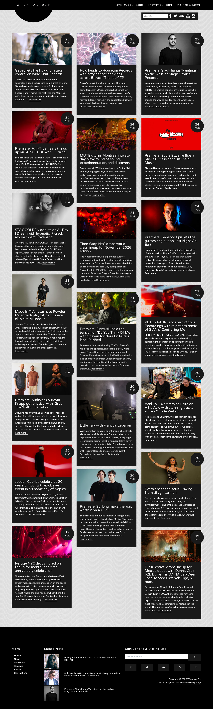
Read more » (35, 99)
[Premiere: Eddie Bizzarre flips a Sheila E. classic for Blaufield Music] (171, 134)
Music (127, 5)
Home (17, 655)
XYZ (179, 5)
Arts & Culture (191, 5)
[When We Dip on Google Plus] (196, 667)
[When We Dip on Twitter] (175, 15)
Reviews (18, 666)
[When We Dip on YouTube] (188, 15)
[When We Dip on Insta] (193, 15)
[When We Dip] (33, 12)
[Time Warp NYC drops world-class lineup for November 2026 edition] (106, 223)
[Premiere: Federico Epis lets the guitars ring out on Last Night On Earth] (171, 216)
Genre (169, 5)
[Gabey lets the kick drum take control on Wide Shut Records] (42, 49)
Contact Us (20, 673)
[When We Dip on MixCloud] (179, 667)
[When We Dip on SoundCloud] (181, 15)
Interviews (154, 5)
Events (139, 5)
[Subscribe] (194, 657)
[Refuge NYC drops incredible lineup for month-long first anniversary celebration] (42, 542)
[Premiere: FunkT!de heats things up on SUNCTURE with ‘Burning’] (42, 127)
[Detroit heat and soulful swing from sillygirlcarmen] (171, 468)
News (119, 5)
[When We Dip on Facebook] (170, 15)
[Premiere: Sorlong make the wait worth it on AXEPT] (106, 485)
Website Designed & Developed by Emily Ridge (179, 683)
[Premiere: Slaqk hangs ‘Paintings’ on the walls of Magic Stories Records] (171, 49)
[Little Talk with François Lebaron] (106, 400)
